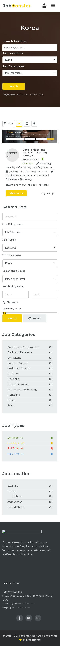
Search (13, 86)
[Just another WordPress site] (16, 6)
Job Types (9, 239)
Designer (13, 373)
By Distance (10, 302)
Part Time (16, 453)
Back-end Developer (20, 352)
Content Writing (18, 363)
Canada (12, 491)
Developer (14, 378)
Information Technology (22, 389)
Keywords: (9, 94)
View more (16, 193)
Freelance (16, 443)
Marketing (26, 179)
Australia (13, 486)
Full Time (16, 448)
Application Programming (21, 175)
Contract (15, 437)
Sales (11, 405)
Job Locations (12, 53)
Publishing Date (13, 286)
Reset (36, 318)
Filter (9, 123)
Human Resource (18, 384)
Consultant (14, 357)
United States (16, 507)
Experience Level (13, 270)
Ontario (17, 496)
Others (12, 400)
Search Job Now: (14, 41)
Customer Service (19, 368)
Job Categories (13, 66)
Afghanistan (15, 501)
